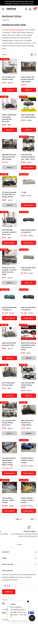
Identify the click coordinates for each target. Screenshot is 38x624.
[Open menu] (3, 9)
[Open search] (26, 9)
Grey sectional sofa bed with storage (8, 78)
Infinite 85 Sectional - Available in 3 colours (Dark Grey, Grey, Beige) (9, 271)
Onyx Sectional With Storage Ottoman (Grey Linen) (9, 423)
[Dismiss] (28, 601)
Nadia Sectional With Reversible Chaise (9, 344)
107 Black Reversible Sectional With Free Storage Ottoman (9, 194)
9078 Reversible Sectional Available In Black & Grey (9, 232)
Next (32, 519)
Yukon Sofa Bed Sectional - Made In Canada (8, 500)
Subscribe (8, 592)
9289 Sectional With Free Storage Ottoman (28, 116)
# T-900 (23, 192)
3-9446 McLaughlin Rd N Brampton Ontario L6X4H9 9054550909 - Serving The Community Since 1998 (19, 2)
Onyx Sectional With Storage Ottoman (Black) (28, 385)
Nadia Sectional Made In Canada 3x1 (28, 309)
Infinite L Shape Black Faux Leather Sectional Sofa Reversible (9, 118)
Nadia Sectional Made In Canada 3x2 (28, 231)
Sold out (9, 167)
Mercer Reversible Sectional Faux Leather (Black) (27, 423)
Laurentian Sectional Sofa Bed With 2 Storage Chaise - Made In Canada (9, 461)
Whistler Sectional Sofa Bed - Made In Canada (27, 460)
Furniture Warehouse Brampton (14, 30)
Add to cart (9, 90)
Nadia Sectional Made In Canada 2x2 (28, 269)
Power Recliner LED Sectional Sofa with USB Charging (27, 79)
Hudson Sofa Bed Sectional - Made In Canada (27, 500)
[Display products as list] (35, 54)
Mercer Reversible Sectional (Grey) (8, 384)
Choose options (28, 167)
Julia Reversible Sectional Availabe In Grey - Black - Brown (28, 157)
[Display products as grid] (32, 54)
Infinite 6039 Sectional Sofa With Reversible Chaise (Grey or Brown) (28, 346)
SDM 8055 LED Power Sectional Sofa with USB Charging (9, 157)
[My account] (30, 9)
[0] (34, 9)
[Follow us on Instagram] (3, 603)
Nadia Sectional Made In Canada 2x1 (9, 309)
